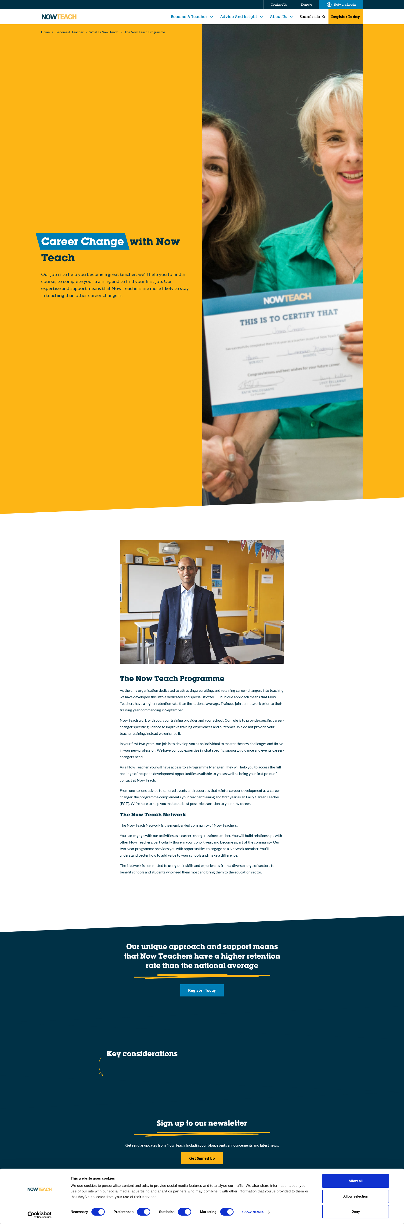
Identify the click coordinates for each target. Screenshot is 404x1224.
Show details (252, 1212)
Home (45, 32)
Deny (355, 1211)
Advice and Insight (238, 16)
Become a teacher (189, 16)
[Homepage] (59, 16)
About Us (278, 16)
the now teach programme (144, 32)
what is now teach (103, 32)
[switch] (143, 1212)
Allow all (356, 1181)
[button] (192, 16)
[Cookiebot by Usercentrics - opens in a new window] (39, 1214)
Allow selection (355, 1196)
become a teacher (69, 32)
